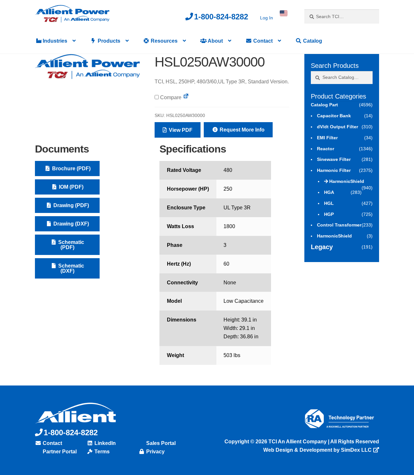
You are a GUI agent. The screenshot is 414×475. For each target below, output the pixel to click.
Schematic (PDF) (70, 244)
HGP (329, 214)
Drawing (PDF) (70, 205)
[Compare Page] (186, 97)
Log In (266, 17)
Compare (170, 97)
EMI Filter (327, 137)
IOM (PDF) (70, 187)
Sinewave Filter (334, 159)
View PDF (180, 130)
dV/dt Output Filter (337, 126)
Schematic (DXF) (70, 268)
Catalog (312, 41)
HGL (329, 203)
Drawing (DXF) (70, 224)
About (215, 41)
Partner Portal (59, 451)
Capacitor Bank (334, 115)
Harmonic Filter (334, 170)
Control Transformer (339, 224)
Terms (101, 451)
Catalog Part (324, 104)
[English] (283, 13)
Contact (262, 41)
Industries (54, 41)
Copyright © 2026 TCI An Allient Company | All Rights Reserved (301, 441)
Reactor (325, 148)
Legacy (322, 246)
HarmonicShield (346, 181)
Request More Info (241, 129)
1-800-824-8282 (221, 16)
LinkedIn (104, 443)
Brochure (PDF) (71, 168)
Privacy (155, 451)
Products (108, 41)
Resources (163, 41)
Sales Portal (160, 443)
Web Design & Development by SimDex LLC (317, 450)
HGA (329, 192)
